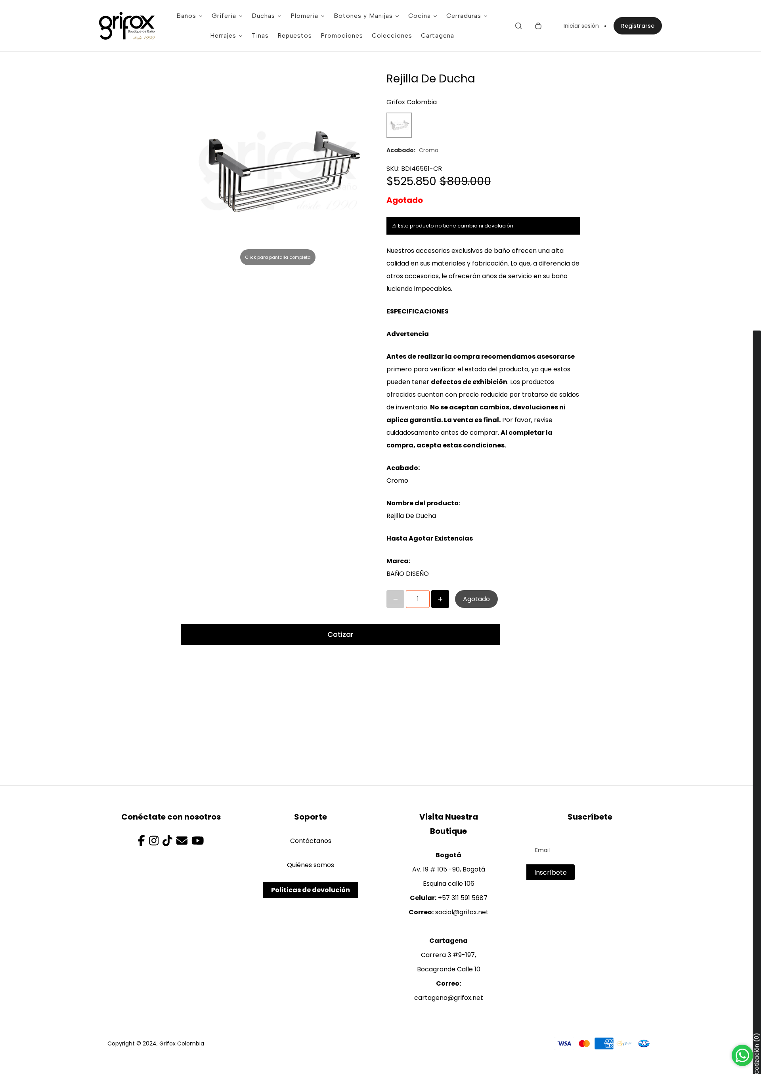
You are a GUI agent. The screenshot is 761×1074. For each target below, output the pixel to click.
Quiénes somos (310, 865)
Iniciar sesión (581, 26)
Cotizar (340, 634)
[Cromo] (399, 125)
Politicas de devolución (310, 889)
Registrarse (637, 26)
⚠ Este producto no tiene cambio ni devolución (452, 225)
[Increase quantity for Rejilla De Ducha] (440, 599)
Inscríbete (550, 872)
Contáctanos (310, 840)
